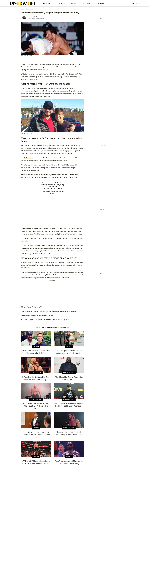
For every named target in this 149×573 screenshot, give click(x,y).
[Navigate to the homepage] (23, 3)
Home (22, 9)
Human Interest (102, 3)
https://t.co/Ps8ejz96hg (56, 185)
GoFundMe (28, 158)
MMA (37, 64)
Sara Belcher (33, 16)
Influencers (87, 3)
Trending (74, 3)
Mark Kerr (47, 64)
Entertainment (47, 3)
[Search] (126, 3)
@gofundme (52, 186)
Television (61, 3)
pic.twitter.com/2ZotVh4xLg (52, 188)
